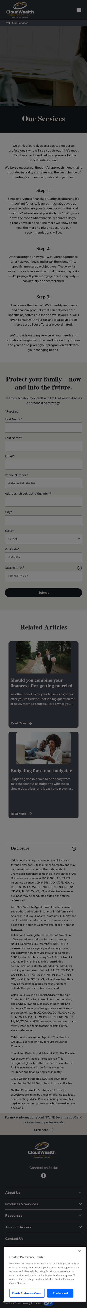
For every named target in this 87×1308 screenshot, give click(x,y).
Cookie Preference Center (27, 1293)
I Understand (60, 1293)
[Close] (79, 1251)
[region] (44, 1274)
